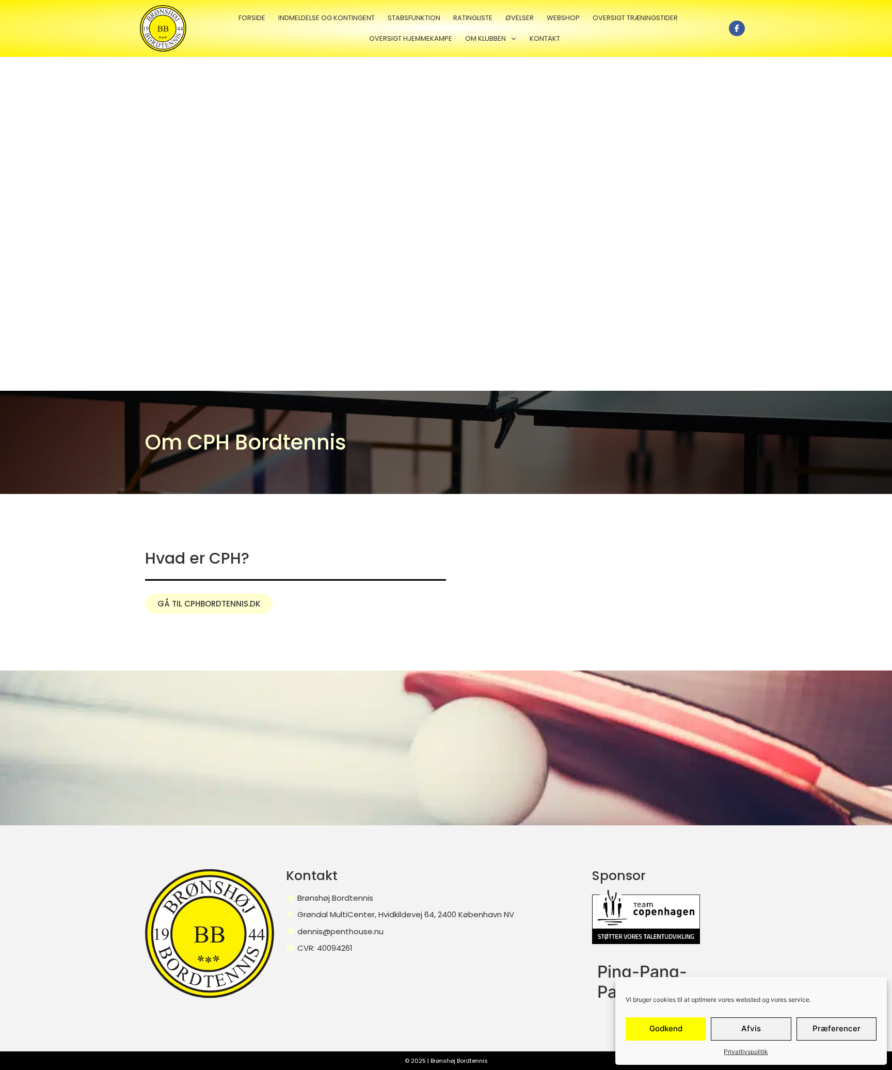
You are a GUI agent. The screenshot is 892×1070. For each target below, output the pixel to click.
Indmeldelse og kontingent (326, 18)
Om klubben (485, 38)
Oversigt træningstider (635, 18)
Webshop (563, 18)
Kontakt (545, 38)
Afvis (751, 1028)
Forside (251, 18)
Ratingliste (472, 18)
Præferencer (837, 1028)
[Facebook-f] (737, 29)
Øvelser (519, 18)
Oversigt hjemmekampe (410, 38)
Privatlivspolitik (746, 1052)
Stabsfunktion (414, 18)
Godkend (665, 1028)
